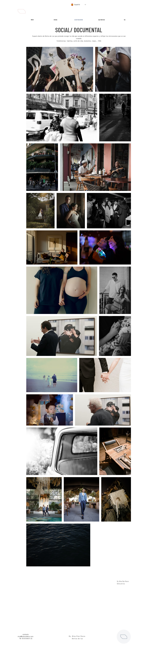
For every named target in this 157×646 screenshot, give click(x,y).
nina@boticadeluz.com (25, 636)
